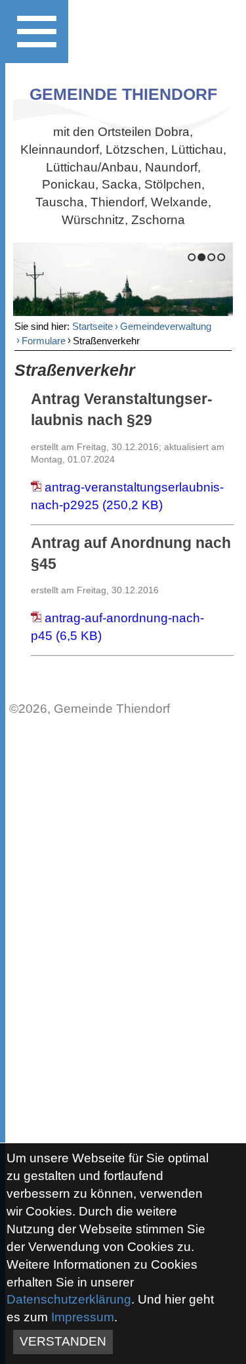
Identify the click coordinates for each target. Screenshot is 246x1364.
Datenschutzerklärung (69, 1299)
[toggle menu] (36, 31)
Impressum (82, 1317)
